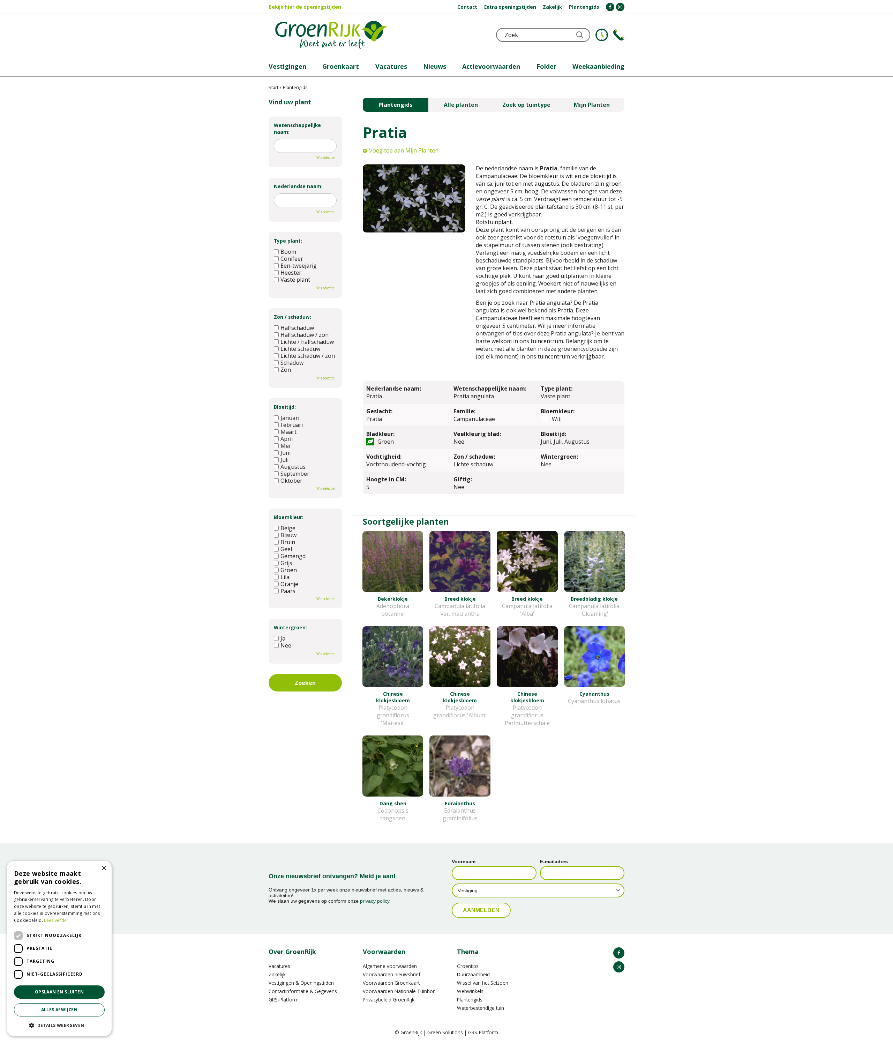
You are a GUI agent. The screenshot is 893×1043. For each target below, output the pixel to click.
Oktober (291, 480)
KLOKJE (601, 35)
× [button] (103, 868)
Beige (287, 528)
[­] (610, 7)
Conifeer (291, 258)
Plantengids (395, 105)
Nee (285, 645)
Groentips (468, 966)
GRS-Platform (284, 999)
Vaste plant (295, 279)
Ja (282, 638)
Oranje (289, 584)
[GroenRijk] (331, 35)
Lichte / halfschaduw (307, 341)
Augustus (293, 466)
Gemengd (293, 556)
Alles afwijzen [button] (59, 1010)
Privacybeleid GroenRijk (388, 999)
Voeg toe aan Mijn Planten (403, 150)
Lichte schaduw (300, 348)
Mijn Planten (592, 105)
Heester (290, 272)
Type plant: (288, 240)
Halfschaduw (297, 327)
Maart (288, 431)
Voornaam (463, 861)
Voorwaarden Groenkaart (391, 982)
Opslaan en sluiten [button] (59, 992)
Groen (288, 570)
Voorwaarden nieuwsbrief (391, 974)
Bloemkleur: (288, 517)
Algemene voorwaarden (390, 966)
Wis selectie (325, 157)
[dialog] (59, 948)
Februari (291, 424)
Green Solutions (445, 1032)
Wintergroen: (290, 627)
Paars (287, 591)
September (294, 473)
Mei (285, 445)
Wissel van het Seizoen (482, 982)
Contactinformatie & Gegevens (303, 991)
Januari (289, 417)
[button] (59, 1025)
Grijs (286, 563)
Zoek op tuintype (526, 105)
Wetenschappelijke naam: (297, 128)
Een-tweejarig (298, 265)
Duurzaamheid (473, 974)
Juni (285, 452)
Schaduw (291, 362)
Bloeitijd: (285, 407)
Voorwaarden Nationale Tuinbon (399, 991)
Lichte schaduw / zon (307, 355)
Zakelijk (277, 974)
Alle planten (461, 105)
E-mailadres (554, 861)
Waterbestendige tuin (480, 1008)
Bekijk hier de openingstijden (305, 6)
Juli (284, 459)
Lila (285, 577)
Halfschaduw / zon (304, 334)
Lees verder (56, 920)
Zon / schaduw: (292, 316)
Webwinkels (470, 991)
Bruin (287, 542)
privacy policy (374, 901)
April (286, 438)
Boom (288, 251)
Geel (286, 549)
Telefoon (618, 35)
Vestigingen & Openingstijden (301, 982)
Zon (285, 369)
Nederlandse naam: (298, 186)
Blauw (288, 535)
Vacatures (279, 966)
